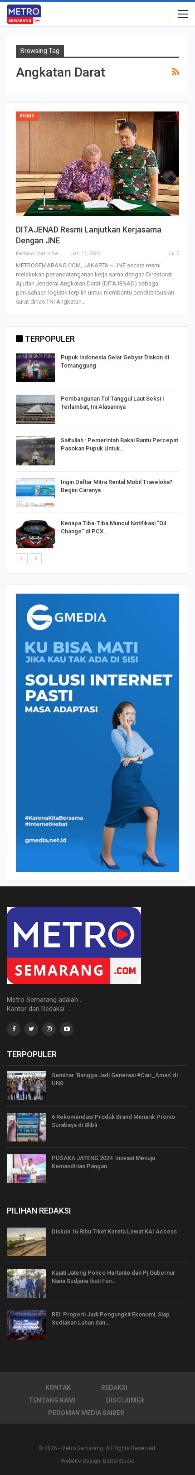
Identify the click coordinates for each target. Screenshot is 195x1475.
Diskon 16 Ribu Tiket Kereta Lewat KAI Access (114, 1231)
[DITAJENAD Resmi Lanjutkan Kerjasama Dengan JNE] (97, 163)
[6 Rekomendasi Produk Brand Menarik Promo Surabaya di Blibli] (26, 1127)
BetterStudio (118, 1461)
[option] (97, 452)
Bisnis (27, 116)
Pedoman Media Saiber (86, 1413)
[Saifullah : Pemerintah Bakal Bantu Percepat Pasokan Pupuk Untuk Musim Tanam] (35, 450)
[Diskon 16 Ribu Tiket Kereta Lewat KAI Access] (26, 1242)
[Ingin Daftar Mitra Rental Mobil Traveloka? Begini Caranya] (35, 492)
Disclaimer (125, 1400)
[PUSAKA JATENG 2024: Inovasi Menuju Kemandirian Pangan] (26, 1168)
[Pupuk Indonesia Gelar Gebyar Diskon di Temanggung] (35, 367)
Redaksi (114, 1387)
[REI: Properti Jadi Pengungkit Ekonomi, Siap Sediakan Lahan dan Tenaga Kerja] (26, 1325)
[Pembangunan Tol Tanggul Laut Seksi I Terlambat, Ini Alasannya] (35, 409)
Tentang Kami (52, 1400)
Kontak (58, 1387)
